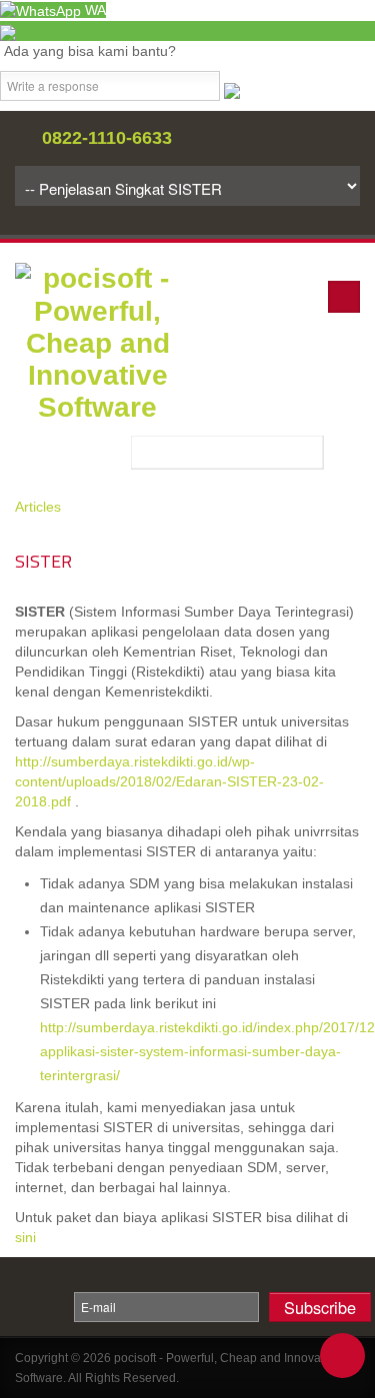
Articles (38, 507)
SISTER (43, 561)
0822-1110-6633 (107, 138)
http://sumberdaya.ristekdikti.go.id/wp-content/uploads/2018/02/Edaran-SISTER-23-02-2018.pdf (169, 781)
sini (25, 1237)
